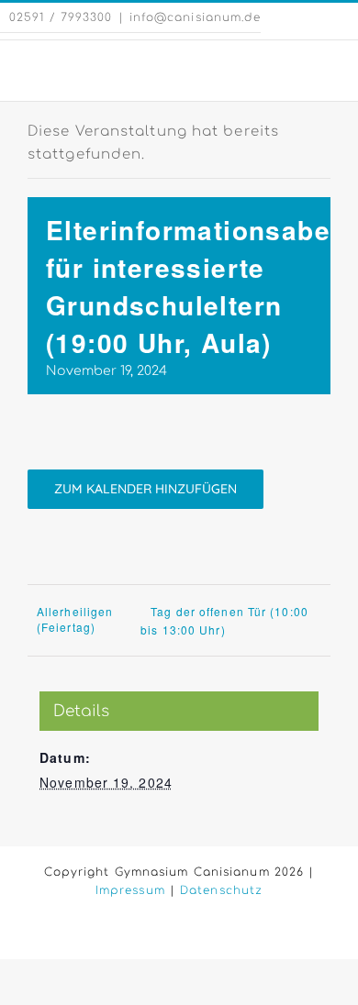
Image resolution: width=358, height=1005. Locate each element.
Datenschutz (221, 890)
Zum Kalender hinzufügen (145, 489)
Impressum (130, 890)
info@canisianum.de (195, 17)
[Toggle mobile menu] (322, 68)
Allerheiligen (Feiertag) (75, 619)
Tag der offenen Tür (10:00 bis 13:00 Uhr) (224, 620)
